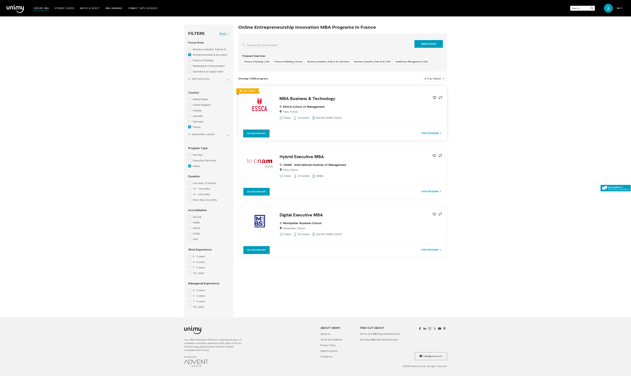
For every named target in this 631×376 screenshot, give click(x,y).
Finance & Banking (203, 60)
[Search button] (592, 8)
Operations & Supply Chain (208, 71)
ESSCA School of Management (304, 107)
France (196, 127)
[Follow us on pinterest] (444, 328)
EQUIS (196, 228)
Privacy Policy (328, 345)
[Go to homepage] (15, 9)
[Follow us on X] (434, 328)
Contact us (326, 356)
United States (200, 99)
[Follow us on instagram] (429, 328)
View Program (430, 133)
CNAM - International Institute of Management (314, 165)
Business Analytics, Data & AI (209, 49)
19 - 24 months (201, 194)
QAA (195, 239)
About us (325, 334)
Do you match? (256, 133)
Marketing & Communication (209, 66)
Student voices (64, 8)
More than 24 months (205, 200)
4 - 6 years (199, 262)
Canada (197, 110)
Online (196, 166)
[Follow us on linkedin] (424, 328)
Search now (428, 44)
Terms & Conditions (331, 339)
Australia (198, 116)
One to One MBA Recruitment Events (380, 334)
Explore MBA (41, 8)
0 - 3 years (199, 256)
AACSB (197, 217)
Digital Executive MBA (301, 215)
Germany (198, 121)
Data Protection (329, 351)
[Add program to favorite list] (434, 98)
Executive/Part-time (204, 160)
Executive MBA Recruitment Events (379, 339)
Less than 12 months (204, 183)
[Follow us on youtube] (439, 328)
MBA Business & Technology (307, 98)
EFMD (196, 233)
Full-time (198, 155)
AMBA (196, 222)
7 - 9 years (199, 267)
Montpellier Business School (302, 223)
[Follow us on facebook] (419, 328)
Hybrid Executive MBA (302, 156)
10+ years (198, 273)
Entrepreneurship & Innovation (210, 54)
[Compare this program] (440, 98)
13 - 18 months (201, 188)
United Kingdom (202, 105)
